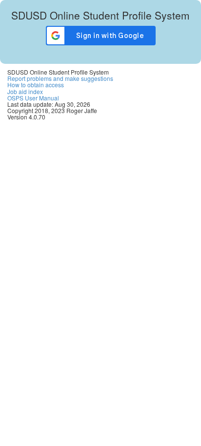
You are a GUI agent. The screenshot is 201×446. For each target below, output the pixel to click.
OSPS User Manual (33, 98)
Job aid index (25, 91)
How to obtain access (35, 84)
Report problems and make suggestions (60, 78)
